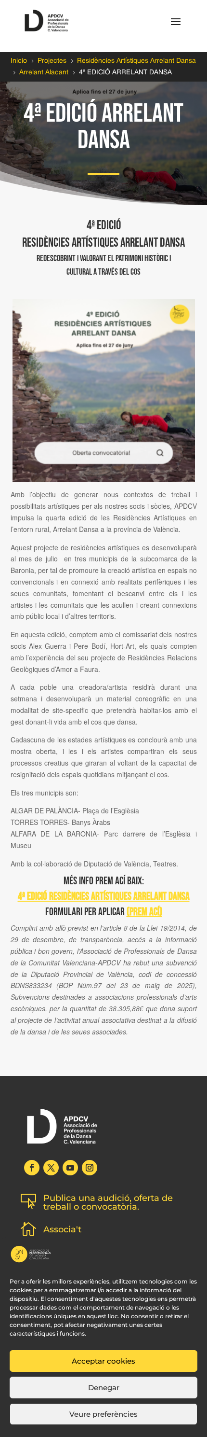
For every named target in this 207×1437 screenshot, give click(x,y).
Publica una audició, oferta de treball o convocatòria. (108, 1202)
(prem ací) (144, 912)
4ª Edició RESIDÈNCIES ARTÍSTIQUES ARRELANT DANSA (104, 896)
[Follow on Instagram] (89, 1167)
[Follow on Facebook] (31, 1167)
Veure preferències (103, 1414)
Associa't (62, 1229)
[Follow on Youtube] (70, 1167)
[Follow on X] (51, 1167)
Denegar (103, 1387)
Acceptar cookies (103, 1361)
